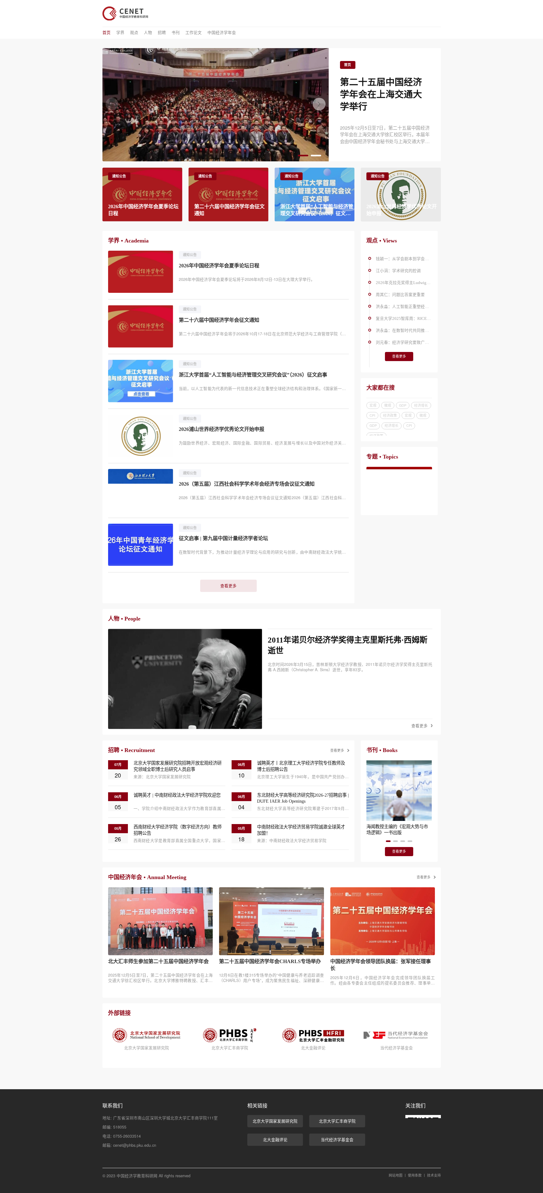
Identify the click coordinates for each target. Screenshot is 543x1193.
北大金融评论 (275, 1139)
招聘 (162, 33)
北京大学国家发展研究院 (275, 1121)
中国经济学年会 (221, 33)
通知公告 (119, 176)
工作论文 (193, 33)
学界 (120, 33)
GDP (402, 405)
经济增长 (421, 405)
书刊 (176, 33)
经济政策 (390, 415)
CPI (372, 415)
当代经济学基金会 (337, 1139)
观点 (134, 33)
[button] (319, 104)
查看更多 (228, 585)
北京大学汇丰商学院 (337, 1121)
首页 (106, 33)
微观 (387, 405)
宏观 (373, 405)
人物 (148, 33)
